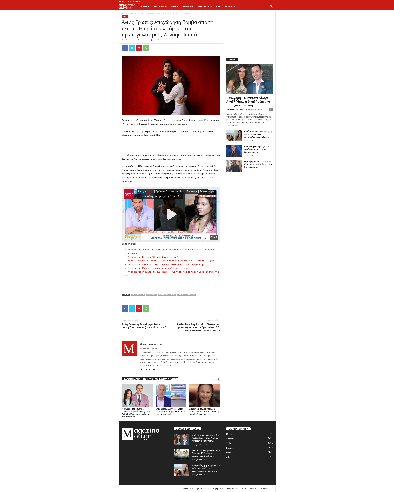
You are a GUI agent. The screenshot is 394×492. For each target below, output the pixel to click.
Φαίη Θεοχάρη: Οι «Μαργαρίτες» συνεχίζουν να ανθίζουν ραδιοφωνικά (144, 326)
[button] (271, 6)
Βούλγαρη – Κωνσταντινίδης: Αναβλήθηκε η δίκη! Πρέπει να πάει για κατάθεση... (248, 101)
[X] (132, 48)
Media (131, 13)
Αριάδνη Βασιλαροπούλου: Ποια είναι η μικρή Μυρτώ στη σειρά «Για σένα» (204, 411)
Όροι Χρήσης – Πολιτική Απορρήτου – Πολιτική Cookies (250, 488)
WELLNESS (203, 6)
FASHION (230, 6)
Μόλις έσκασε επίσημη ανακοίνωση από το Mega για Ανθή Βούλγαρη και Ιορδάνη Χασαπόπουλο (136, 412)
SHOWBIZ (159, 6)
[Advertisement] (171, 145)
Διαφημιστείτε (218, 488)
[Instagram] (146, 370)
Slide (228, 443)
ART (218, 6)
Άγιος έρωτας (151, 295)
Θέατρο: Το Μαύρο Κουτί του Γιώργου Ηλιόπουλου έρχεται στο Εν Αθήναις (206, 453)
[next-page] (218, 379)
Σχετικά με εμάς (202, 488)
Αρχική (145, 6)
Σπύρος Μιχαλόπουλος (186, 295)
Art (227, 457)
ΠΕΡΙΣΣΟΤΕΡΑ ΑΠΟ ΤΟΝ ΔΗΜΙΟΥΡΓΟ (160, 379)
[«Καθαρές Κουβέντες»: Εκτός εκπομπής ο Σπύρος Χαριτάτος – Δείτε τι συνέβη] (171, 395)
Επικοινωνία (188, 488)
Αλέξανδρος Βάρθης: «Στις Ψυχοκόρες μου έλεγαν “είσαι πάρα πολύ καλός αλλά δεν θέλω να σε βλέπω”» (198, 327)
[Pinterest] (139, 48)
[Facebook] (125, 48)
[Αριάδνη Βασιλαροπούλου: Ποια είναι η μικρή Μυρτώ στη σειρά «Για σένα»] (204, 395)
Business (230, 448)
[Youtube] (154, 370)
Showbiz (230, 439)
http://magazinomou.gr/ (148, 348)
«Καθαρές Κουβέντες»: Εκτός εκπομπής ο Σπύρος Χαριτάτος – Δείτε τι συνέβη (170, 411)
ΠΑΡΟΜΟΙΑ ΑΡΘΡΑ (132, 379)
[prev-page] (215, 379)
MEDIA (174, 6)
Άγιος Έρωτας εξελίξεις (167, 295)
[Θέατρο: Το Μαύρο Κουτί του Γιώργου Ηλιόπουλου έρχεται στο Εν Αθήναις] (181, 454)
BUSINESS (188, 6)
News (228, 452)
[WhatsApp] (146, 48)
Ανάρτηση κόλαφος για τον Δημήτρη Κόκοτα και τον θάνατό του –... (257, 149)
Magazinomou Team (134, 40)
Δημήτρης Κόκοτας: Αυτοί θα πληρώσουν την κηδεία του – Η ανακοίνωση (258, 164)
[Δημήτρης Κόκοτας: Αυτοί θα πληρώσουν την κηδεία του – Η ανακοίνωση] (234, 166)
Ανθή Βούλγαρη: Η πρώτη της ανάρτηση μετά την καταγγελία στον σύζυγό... (258, 134)
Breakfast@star (138, 295)
